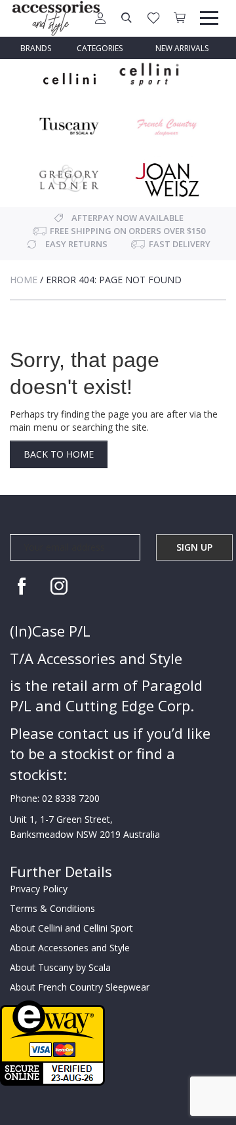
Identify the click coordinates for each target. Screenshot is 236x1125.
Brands (35, 48)
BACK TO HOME (59, 454)
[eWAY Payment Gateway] (52, 1041)
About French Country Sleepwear (79, 987)
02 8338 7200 (71, 798)
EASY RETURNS (76, 244)
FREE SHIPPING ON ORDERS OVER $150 (127, 231)
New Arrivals (181, 48)
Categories (100, 48)
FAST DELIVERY (179, 244)
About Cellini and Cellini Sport (71, 928)
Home (23, 279)
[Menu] (209, 18)
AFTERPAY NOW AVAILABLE (127, 218)
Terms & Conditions (52, 908)
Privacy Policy (39, 888)
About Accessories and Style (70, 947)
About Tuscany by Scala (60, 967)
